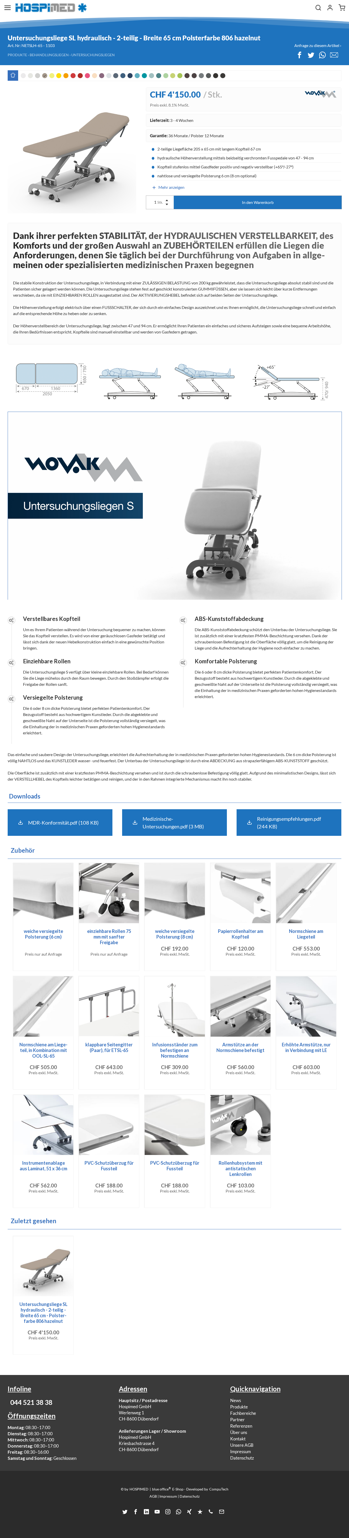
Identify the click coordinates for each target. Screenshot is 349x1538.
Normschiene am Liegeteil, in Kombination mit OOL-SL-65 (43, 1050)
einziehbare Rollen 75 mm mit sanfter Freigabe (109, 936)
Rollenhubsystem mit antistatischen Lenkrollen (240, 1168)
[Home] (51, 7)
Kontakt (238, 1438)
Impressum (240, 1451)
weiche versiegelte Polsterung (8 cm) (174, 934)
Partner (237, 1419)
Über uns (238, 1432)
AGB (153, 1496)
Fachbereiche (243, 1413)
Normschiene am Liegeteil (306, 934)
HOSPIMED (139, 1489)
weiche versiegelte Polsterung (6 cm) (43, 934)
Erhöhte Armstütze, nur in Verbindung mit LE (306, 1047)
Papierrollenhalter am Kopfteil (240, 934)
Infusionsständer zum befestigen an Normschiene (174, 1050)
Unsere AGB (241, 1445)
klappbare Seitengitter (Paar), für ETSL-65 (109, 1047)
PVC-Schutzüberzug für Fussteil (109, 1165)
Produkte (17, 55)
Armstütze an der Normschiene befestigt (240, 1047)
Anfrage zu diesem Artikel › (317, 45)
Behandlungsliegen (49, 55)
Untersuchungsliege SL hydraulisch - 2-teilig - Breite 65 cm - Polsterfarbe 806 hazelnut (43, 1312)
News (235, 1400)
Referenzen (241, 1426)
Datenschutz (242, 1458)
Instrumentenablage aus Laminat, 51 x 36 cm (43, 1165)
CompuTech (218, 1489)
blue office (161, 1489)
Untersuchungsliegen (93, 55)
